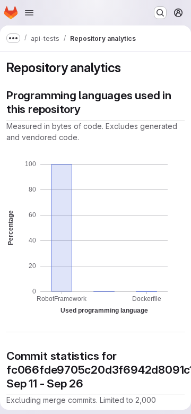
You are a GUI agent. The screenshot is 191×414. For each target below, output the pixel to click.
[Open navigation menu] (29, 12)
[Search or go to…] (160, 12)
